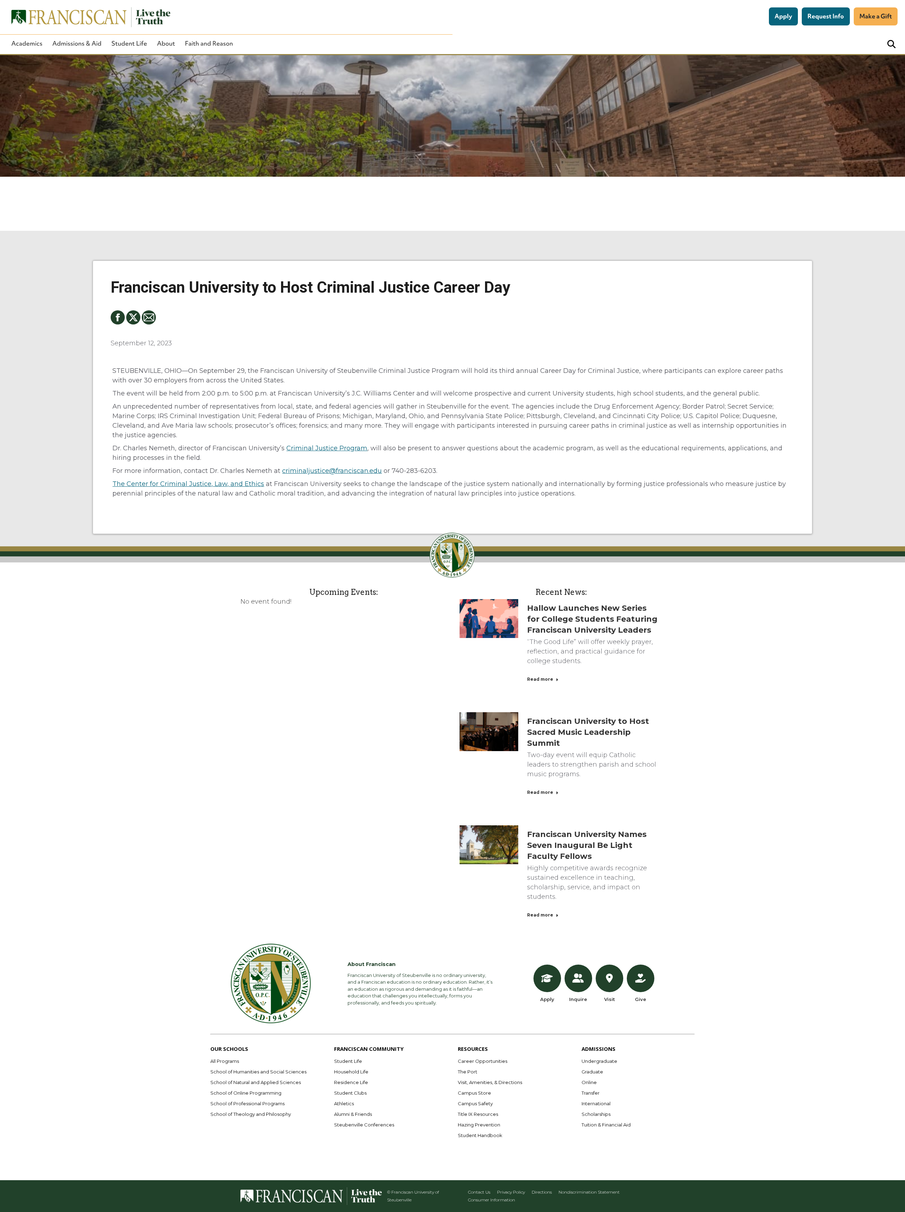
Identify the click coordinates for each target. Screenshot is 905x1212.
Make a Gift (875, 16)
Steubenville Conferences (364, 1125)
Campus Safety (475, 1103)
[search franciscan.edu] (891, 44)
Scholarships (596, 1114)
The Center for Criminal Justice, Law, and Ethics (188, 484)
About (166, 43)
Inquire (578, 999)
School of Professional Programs (247, 1103)
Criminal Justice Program (326, 448)
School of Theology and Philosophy (250, 1114)
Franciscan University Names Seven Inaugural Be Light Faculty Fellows (587, 845)
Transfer (591, 1093)
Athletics (344, 1103)
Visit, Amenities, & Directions (490, 1082)
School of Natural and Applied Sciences (255, 1082)
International (596, 1103)
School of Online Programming (245, 1093)
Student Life (129, 43)
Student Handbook (480, 1135)
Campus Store (474, 1093)
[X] (133, 317)
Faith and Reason (209, 43)
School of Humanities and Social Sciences (258, 1072)
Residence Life (351, 1082)
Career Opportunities (482, 1061)
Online (589, 1082)
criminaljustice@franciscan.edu (332, 471)
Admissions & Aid (76, 43)
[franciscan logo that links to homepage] (87, 17)
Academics (26, 43)
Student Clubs (350, 1093)
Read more (540, 679)
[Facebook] (118, 317)
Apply (783, 16)
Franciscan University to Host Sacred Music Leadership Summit (588, 732)
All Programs (224, 1061)
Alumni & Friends (353, 1114)
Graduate (592, 1072)
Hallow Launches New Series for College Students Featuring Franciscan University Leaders (592, 619)
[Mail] (149, 317)
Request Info (825, 16)
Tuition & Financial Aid (606, 1125)
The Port (467, 1072)
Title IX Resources (478, 1114)
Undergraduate (599, 1061)
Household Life (351, 1072)
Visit (609, 999)
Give (640, 999)
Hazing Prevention (479, 1125)
